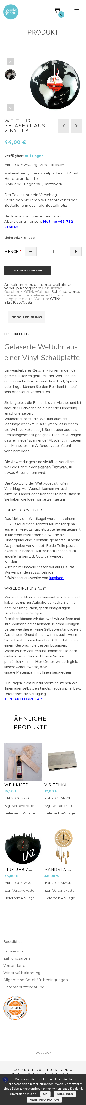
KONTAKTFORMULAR (23, 699)
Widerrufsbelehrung (21, 972)
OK (45, 1094)
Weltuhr (41, 298)
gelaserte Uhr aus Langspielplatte (33, 297)
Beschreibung (26, 317)
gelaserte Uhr (16, 295)
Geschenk (13, 291)
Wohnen (43, 291)
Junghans (56, 578)
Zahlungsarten (16, 958)
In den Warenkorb (28, 270)
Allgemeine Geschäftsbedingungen (35, 980)
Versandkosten (52, 165)
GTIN (28, 291)
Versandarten (15, 965)
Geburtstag (52, 288)
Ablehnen (65, 1094)
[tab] (26, 317)
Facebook (43, 1052)
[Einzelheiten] (23, 762)
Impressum (13, 951)
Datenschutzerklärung (23, 987)
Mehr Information (44, 1099)
